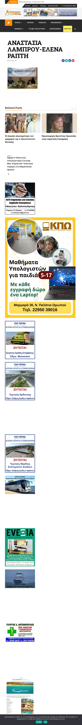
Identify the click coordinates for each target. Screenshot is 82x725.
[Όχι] (79, 720)
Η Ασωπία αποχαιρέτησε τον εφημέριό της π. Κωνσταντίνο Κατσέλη (20, 139)
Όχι (45, 722)
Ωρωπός (35, 6)
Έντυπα (27, 6)
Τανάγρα (43, 6)
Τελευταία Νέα (53, 6)
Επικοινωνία (55, 29)
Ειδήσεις (18, 29)
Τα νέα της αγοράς (37, 29)
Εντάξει (38, 722)
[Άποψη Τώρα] (8, 22)
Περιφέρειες (56, 23)
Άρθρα (17, 23)
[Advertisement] (41, 417)
